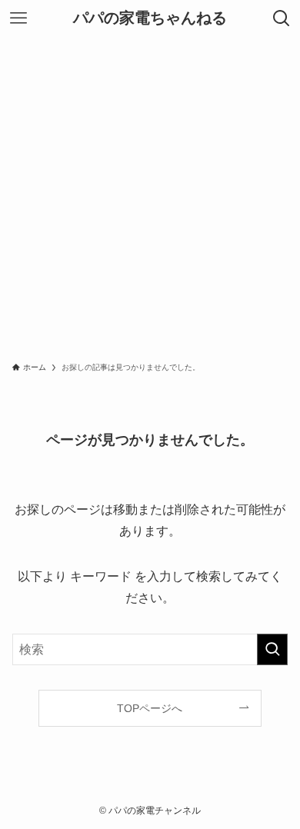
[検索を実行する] (272, 649)
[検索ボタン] (281, 18)
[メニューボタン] (18, 18)
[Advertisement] (150, 195)
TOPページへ (149, 708)
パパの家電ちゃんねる (150, 18)
